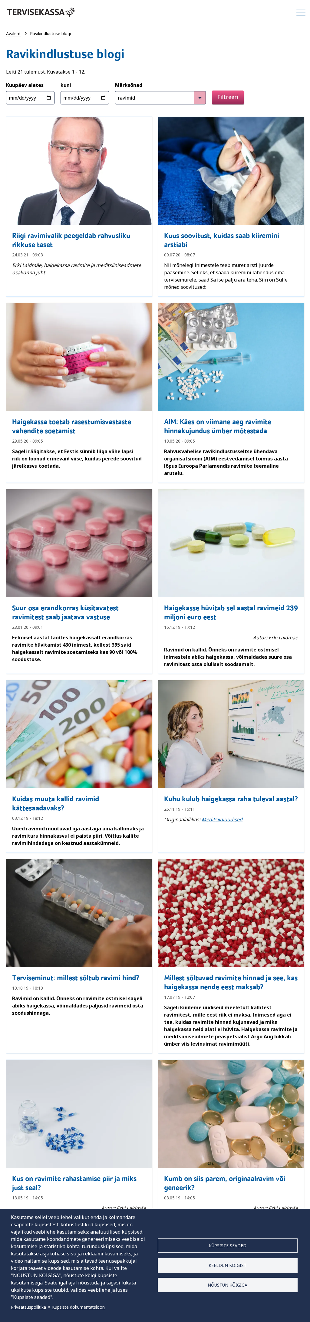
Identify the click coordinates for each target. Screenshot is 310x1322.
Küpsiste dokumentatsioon (78, 1307)
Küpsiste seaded (227, 1245)
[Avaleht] (41, 12)
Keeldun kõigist (227, 1265)
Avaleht (13, 33)
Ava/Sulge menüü (301, 12)
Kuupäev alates (25, 85)
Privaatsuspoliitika (28, 1307)
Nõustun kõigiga (227, 1285)
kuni (66, 85)
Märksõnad (128, 85)
